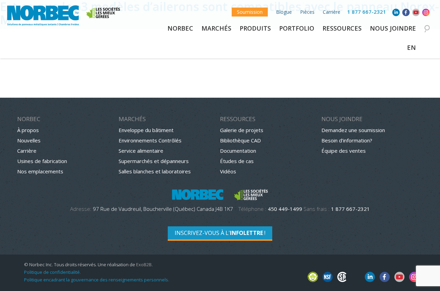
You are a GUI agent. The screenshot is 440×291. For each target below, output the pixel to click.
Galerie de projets (241, 130)
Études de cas (237, 161)
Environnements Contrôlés (150, 140)
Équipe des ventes (343, 150)
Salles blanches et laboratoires (155, 171)
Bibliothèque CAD (240, 140)
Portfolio (296, 28)
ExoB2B (144, 264)
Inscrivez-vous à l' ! (220, 233)
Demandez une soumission (353, 130)
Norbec (180, 28)
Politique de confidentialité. (52, 272)
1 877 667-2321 (366, 11)
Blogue (284, 12)
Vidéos (228, 171)
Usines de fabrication (42, 161)
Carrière (331, 12)
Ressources (342, 28)
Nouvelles (29, 140)
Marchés (216, 28)
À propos (28, 130)
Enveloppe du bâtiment (146, 130)
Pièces (307, 12)
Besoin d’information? (346, 140)
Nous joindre (393, 28)
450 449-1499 (285, 208)
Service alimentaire (141, 150)
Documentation (238, 150)
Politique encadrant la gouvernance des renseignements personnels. (96, 280)
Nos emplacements (40, 171)
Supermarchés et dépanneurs (154, 161)
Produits (255, 28)
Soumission (250, 12)
